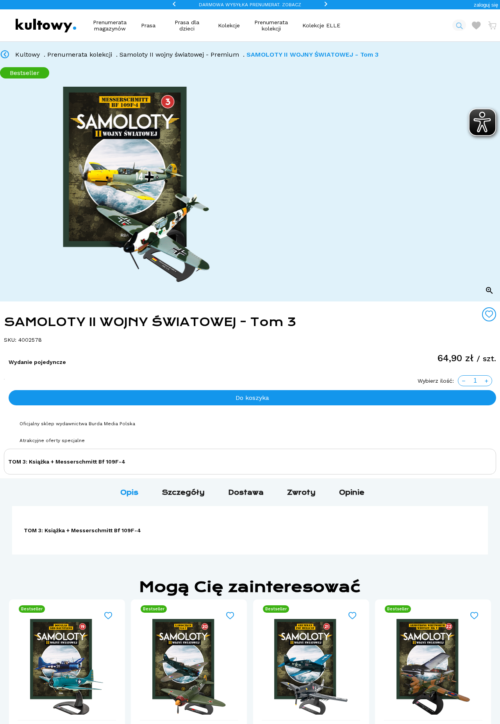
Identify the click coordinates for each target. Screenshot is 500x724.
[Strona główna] (46, 25)
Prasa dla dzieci (187, 25)
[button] (486, 5)
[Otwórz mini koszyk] (492, 25)
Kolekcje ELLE (321, 25)
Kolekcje (229, 25)
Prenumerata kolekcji (271, 25)
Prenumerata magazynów (110, 25)
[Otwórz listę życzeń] (476, 25)
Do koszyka (252, 397)
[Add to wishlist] (489, 314)
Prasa (148, 25)
